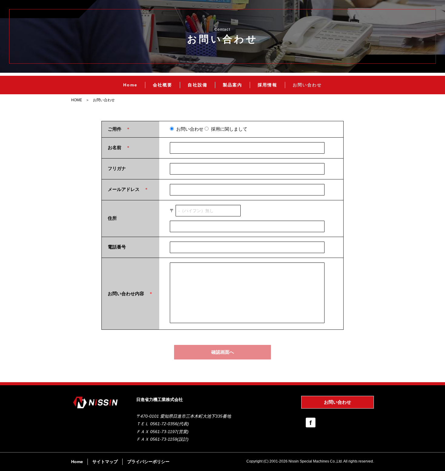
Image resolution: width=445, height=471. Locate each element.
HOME (76, 100)
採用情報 (267, 84)
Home (130, 84)
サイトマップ (105, 461)
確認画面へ (222, 352)
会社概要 (162, 84)
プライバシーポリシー (148, 461)
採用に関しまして (228, 129)
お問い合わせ (307, 84)
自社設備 (197, 84)
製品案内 (232, 84)
